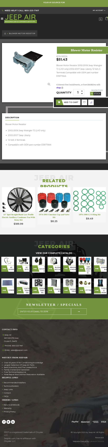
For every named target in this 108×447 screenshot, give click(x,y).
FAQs (6, 396)
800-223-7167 (31, 10)
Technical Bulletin (11, 386)
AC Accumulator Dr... (42, 269)
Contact (7, 393)
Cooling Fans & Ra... (42, 291)
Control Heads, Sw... (27, 291)
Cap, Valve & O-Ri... (88, 270)
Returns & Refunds (11, 405)
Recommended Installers (15, 383)
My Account (98, 10)
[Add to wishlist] (84, 102)
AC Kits (27, 268)
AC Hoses (11, 268)
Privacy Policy (10, 412)
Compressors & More (104, 268)
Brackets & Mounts (73, 268)
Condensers (11, 290)
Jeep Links (8, 389)
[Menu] (2, 18)
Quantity (64, 92)
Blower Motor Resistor (86, 50)
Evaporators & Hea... (57, 290)
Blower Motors (57, 268)
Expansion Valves (73, 290)
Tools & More (104, 291)
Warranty (7, 408)
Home (5, 33)
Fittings (88, 290)
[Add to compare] (91, 102)
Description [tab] (12, 117)
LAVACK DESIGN (97, 441)
